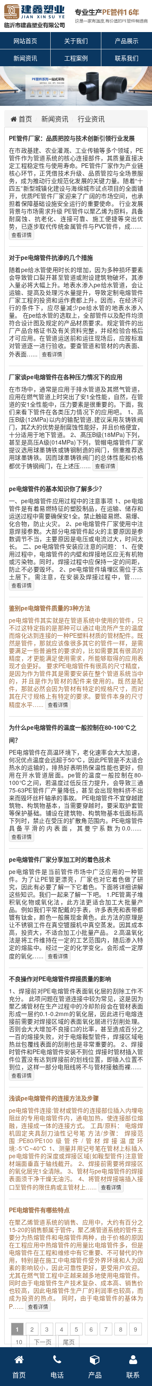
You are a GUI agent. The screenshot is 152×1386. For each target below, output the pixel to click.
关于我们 (76, 40)
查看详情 (21, 234)
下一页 (43, 1341)
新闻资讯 (25, 58)
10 (19, 1341)
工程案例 (76, 58)
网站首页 (25, 40)
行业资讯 (91, 119)
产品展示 (126, 40)
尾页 (69, 1341)
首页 (24, 119)
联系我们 (126, 58)
